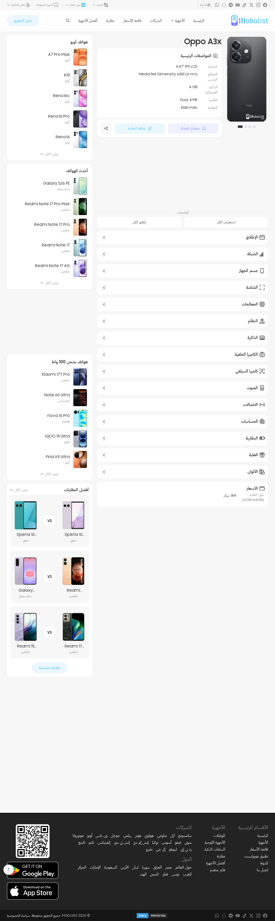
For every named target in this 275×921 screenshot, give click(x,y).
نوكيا (155, 842)
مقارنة (110, 20)
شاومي (162, 835)
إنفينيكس (104, 842)
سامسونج (185, 835)
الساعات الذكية (214, 849)
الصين (154, 874)
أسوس (166, 842)
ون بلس (101, 835)
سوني (188, 842)
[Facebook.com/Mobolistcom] (265, 5)
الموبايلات (219, 835)
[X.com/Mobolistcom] (251, 5)
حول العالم (183, 867)
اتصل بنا (262, 870)
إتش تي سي (122, 842)
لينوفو (173, 849)
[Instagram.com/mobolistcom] (258, 5)
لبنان (135, 867)
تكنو (91, 842)
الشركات (156, 20)
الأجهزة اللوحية (215, 842)
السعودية (110, 867)
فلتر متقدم (217, 870)
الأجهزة (263, 842)
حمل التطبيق (23, 20)
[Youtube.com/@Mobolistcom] (238, 5)
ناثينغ (81, 842)
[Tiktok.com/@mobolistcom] (244, 5)
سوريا (146, 867)
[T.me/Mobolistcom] (231, 5)
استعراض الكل (226, 222)
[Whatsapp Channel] (217, 5)
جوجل (115, 835)
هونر (138, 835)
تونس (175, 874)
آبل (172, 835)
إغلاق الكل (139, 222)
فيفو (178, 842)
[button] (254, 126)
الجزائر (82, 867)
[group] (246, 79)
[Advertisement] (182, 173)
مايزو (149, 849)
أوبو (89, 835)
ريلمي (127, 835)
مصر (168, 867)
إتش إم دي (141, 842)
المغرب (187, 874)
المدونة (203, 5)
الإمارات (95, 867)
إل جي (160, 849)
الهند (143, 874)
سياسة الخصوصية (18, 915)
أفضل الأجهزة (87, 20)
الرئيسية (198, 20)
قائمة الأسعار (132, 20)
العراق (157, 867)
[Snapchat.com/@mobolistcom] (224, 5)
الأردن (125, 867)
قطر (165, 874)
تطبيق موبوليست (256, 856)
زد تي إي (186, 849)
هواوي (149, 835)
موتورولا (78, 835)
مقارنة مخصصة (49, 667)
